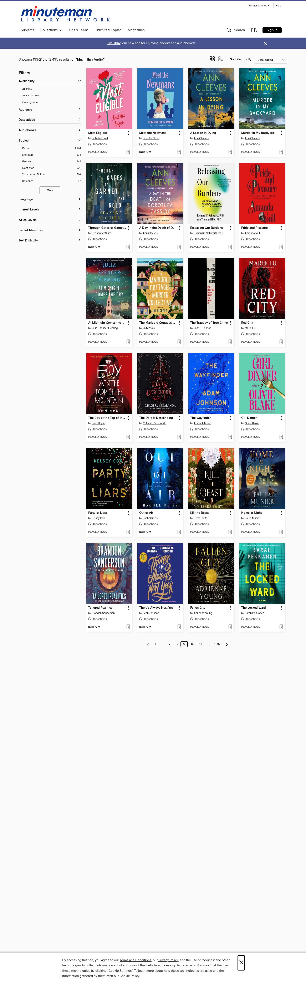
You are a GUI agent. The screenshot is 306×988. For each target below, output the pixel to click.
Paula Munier (252, 518)
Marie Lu (250, 328)
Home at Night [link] (251, 513)
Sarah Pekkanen (254, 613)
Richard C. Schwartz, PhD (208, 233)
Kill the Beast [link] (199, 513)
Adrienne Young (203, 613)
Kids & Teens (78, 30)
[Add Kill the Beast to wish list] (230, 532)
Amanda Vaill (252, 233)
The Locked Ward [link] (253, 608)
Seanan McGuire (101, 233)
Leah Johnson (151, 613)
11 (200, 644)
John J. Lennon (202, 328)
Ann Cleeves (201, 138)
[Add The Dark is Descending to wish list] (179, 437)
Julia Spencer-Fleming (105, 328)
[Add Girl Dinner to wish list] (281, 437)
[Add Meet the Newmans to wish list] (179, 152)
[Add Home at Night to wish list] (281, 532)
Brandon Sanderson (103, 613)
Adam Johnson (202, 423)
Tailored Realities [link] (100, 608)
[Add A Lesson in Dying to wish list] (230, 152)
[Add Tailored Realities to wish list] (128, 627)
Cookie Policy (129, 976)
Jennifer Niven (151, 138)
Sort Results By (240, 59)
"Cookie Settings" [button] (119, 971)
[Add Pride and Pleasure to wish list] (281, 247)
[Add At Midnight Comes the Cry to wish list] (128, 342)
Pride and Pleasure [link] (254, 228)
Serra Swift (200, 518)
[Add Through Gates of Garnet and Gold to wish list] (128, 247)
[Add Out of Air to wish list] (179, 532)
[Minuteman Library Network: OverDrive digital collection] (66, 14)
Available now (30, 95)
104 (217, 644)
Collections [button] (49, 30)
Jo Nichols (149, 328)
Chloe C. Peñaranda (154, 423)
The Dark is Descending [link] (156, 418)
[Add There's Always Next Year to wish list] (179, 627)
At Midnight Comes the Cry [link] (107, 323)
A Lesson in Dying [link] (203, 133)
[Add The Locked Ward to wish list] (281, 627)
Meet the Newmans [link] (152, 133)
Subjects (27, 30)
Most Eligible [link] (97, 133)
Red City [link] (247, 323)
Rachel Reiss (150, 518)
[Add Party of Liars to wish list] (128, 532)
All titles (27, 89)
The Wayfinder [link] (200, 418)
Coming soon (30, 102)
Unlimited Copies (108, 30)
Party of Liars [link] (97, 513)
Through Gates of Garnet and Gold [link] (107, 228)
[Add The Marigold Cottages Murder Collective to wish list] (179, 342)
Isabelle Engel (100, 138)
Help (278, 5)
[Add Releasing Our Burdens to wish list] (230, 247)
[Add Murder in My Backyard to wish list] (281, 152)
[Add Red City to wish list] (281, 342)
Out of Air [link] (146, 513)
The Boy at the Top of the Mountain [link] (107, 418)
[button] (259, 5)
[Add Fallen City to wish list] (230, 627)
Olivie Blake (252, 423)
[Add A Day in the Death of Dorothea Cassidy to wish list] (179, 247)
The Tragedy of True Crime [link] (209, 323)
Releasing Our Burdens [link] (206, 228)
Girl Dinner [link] (249, 418)
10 (192, 644)
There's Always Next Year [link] (156, 608)
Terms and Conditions (135, 960)
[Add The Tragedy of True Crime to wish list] (230, 342)
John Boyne (98, 423)
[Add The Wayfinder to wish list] (230, 437)
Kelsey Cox (98, 518)
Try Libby (114, 43)
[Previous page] (148, 644)
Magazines (136, 30)
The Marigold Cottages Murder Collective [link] (158, 323)
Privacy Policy (168, 960)
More (50, 190)
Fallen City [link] (197, 608)
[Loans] (254, 31)
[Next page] (227, 644)
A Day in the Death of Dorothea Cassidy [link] (158, 228)
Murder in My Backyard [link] (257, 133)
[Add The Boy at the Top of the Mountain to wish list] (128, 437)
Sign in (272, 30)
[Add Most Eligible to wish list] (128, 152)
